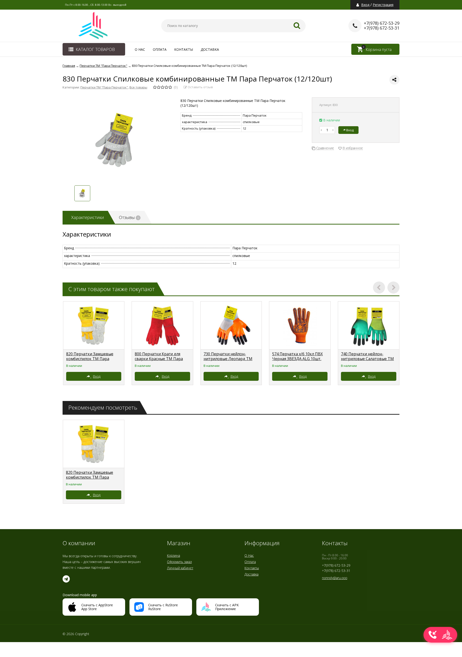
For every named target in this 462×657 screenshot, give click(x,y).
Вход (365, 5)
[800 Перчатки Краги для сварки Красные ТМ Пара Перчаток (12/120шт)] (162, 325)
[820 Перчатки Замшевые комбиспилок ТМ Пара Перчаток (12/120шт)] (93, 325)
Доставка (210, 49)
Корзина (173, 555)
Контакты (183, 49)
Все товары (138, 87)
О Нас (140, 49)
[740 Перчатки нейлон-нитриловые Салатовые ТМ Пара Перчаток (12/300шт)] (368, 325)
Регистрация (383, 5)
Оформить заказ (179, 561)
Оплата (160, 49)
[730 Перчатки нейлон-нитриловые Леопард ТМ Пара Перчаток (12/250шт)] (231, 325)
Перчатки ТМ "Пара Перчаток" (104, 87)
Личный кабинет (180, 568)
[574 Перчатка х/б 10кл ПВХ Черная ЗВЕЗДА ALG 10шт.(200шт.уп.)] (299, 325)
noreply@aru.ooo (334, 578)
